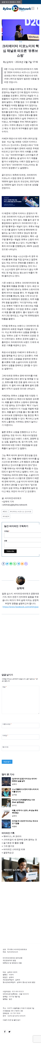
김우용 (14, 795)
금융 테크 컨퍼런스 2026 (11, 2)
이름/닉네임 (7, 724)
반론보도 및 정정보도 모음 (12, 963)
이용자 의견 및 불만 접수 (11, 1020)
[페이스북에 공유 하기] (3, 563)
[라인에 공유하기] (11, 563)
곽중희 (14, 826)
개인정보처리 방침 (9, 960)
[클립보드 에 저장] (26, 563)
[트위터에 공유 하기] (7, 563)
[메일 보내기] (22, 563)
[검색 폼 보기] (32, 8)
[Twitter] (9, 1032)
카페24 (6, 516)
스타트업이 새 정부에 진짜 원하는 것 (20, 839)
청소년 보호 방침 (29, 982)
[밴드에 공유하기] (15, 563)
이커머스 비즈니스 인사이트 (20, 511)
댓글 (4, 687)
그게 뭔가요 (8, 846)
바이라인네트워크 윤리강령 (12, 958)
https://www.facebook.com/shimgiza (20, 607)
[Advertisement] (20, 647)
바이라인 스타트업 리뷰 (14, 849)
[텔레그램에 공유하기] (18, 563)
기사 (20, 42)
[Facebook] (5, 1032)
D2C (5, 511)
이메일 (5, 735)
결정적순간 (8, 852)
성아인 (14, 805)
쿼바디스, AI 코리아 (12, 836)
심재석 (9, 62)
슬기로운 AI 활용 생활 (13, 843)
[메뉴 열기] (38, 8)
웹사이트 (5, 747)
